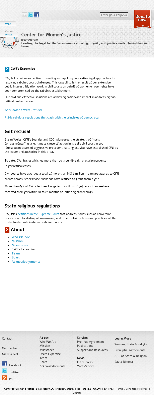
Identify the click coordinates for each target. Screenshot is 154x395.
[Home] (9, 42)
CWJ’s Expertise (23, 249)
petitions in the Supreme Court (38, 214)
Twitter (14, 372)
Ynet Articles (85, 366)
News (80, 358)
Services (82, 338)
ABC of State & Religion (130, 356)
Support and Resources (92, 350)
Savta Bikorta (123, 362)
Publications (85, 346)
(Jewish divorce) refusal (23, 110)
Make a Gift (10, 354)
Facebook (15, 365)
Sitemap (77, 392)
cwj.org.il (109, 388)
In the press (85, 362)
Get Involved (10, 348)
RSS (11, 379)
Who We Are (21, 237)
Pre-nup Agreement (90, 342)
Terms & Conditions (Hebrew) (132, 388)
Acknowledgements (26, 261)
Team (16, 253)
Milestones (20, 245)
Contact (7, 339)
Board (16, 257)
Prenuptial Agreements (129, 350)
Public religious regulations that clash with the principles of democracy (52, 118)
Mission (17, 241)
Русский (9, 34)
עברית (8, 23)
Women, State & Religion (131, 344)
